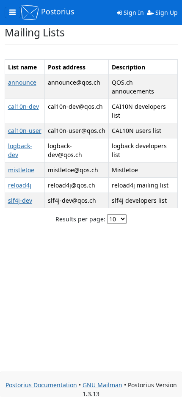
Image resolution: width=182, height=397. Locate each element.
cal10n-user (24, 131)
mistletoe (21, 170)
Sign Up (166, 12)
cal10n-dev (23, 106)
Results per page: (80, 219)
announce (22, 82)
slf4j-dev (20, 200)
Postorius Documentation (41, 385)
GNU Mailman (102, 385)
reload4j (19, 185)
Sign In (133, 12)
